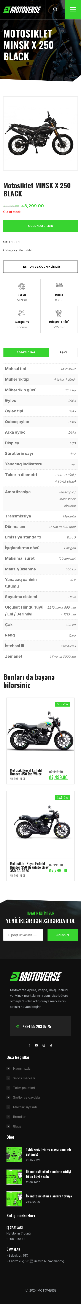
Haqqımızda (21, 1068)
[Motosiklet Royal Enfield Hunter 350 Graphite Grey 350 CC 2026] (40, 824)
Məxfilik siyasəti (25, 1107)
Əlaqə (17, 1126)
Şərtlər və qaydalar (27, 1097)
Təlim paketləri (24, 1088)
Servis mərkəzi (24, 1078)
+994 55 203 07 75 (36, 1026)
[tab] (26, 352)
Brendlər (19, 1117)
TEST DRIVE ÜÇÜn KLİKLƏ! (40, 266)
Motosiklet (25, 250)
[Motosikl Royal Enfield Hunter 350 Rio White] (40, 731)
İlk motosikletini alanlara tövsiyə (49, 1196)
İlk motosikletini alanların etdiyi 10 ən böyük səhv (48, 1174)
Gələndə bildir (40, 226)
